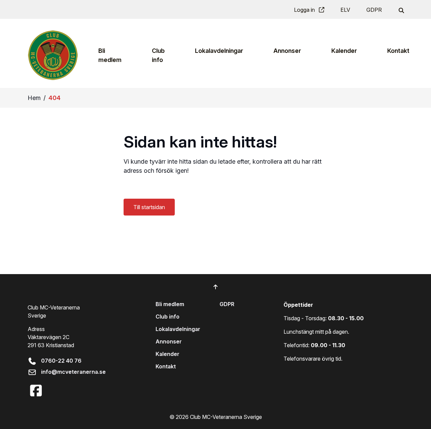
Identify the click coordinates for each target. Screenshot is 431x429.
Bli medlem (170, 304)
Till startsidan (149, 207)
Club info (167, 316)
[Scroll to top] (215, 287)
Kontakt (166, 366)
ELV (345, 9)
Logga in (305, 9)
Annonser (169, 341)
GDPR (374, 9)
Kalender (167, 354)
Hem (34, 97)
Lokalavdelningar (178, 329)
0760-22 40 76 (61, 360)
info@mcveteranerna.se (73, 371)
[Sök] (400, 10)
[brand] (53, 55)
